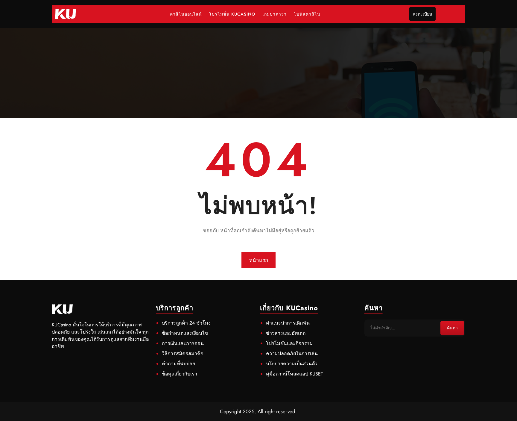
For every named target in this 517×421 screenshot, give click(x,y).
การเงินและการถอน (183, 343)
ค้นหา (452, 328)
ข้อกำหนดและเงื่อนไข (185, 333)
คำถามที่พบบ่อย (178, 363)
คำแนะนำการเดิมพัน (288, 322)
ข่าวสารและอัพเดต (285, 333)
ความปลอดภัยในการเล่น (292, 353)
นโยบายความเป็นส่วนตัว (291, 363)
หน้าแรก (258, 260)
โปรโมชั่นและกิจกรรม (289, 343)
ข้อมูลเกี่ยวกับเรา (179, 373)
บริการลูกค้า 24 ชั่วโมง (186, 322)
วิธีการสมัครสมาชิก (182, 353)
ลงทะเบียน (422, 14)
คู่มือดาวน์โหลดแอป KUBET (294, 373)
